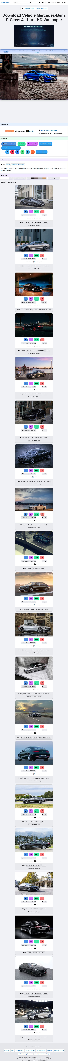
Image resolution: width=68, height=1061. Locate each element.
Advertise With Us (59, 1050)
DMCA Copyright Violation (26, 1054)
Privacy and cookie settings (42, 1054)
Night (23, 350)
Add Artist (9, 131)
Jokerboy (38, 605)
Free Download (9, 144)
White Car (30, 524)
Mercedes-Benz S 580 (26, 737)
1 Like (22, 144)
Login (58, 2)
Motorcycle (29, 168)
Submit (45, 2)
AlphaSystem (38, 477)
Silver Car (27, 222)
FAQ (12, 1050)
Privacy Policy (19, 1050)
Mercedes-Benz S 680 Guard (33, 821)
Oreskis (31, 131)
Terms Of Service (30, 1050)
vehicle (8, 164)
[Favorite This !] (31, 557)
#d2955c (44, 178)
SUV (24, 168)
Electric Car (41, 168)
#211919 (32, 178)
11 (37, 211)
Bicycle (35, 168)
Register (64, 2)
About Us (6, 1050)
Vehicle (45, 222)
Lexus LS (51, 168)
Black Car (29, 350)
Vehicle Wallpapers (41, 8)
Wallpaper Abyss (29, 8)
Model (11, 168)
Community (53, 2)
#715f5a (36, 178)
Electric (3, 170)
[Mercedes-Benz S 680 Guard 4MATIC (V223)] (34, 938)
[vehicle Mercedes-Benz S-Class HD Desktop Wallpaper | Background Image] (34, 554)
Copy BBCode (41, 152)
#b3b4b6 (40, 178)
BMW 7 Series (58, 168)
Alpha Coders (5, 2)
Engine (15, 168)
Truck (64, 168)
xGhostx (38, 218)
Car (7, 168)
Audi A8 (8, 170)
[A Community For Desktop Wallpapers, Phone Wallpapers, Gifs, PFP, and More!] (22, 8)
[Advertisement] (34, 111)
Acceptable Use (41, 1050)
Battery (20, 168)
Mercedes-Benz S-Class (18, 164)
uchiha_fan (38, 261)
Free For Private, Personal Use (48, 130)
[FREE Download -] (26, 557)
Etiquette (49, 1050)
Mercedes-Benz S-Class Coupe (34, 268)
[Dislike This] (42, 557)
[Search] (30, 2)
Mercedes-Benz (38, 222)
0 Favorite (32, 144)
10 (37, 514)
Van (46, 168)
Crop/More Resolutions (11, 148)
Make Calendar (45, 144)
